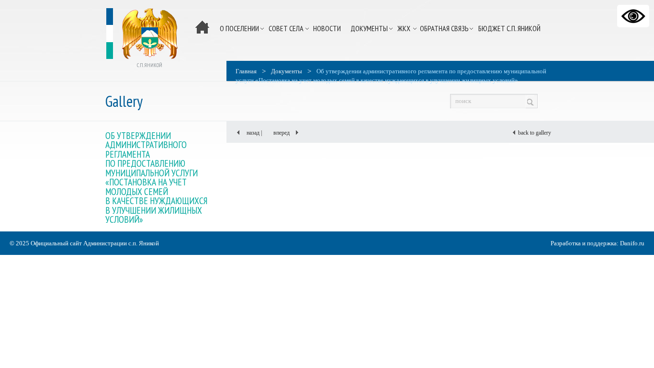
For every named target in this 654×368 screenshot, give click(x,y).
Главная (246, 71)
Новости (327, 28)
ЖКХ (403, 28)
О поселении (239, 28)
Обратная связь (444, 28)
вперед (284, 132)
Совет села (286, 28)
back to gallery (534, 132)
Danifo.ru (632, 243)
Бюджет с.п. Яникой (509, 28)
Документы (369, 28)
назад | (251, 132)
